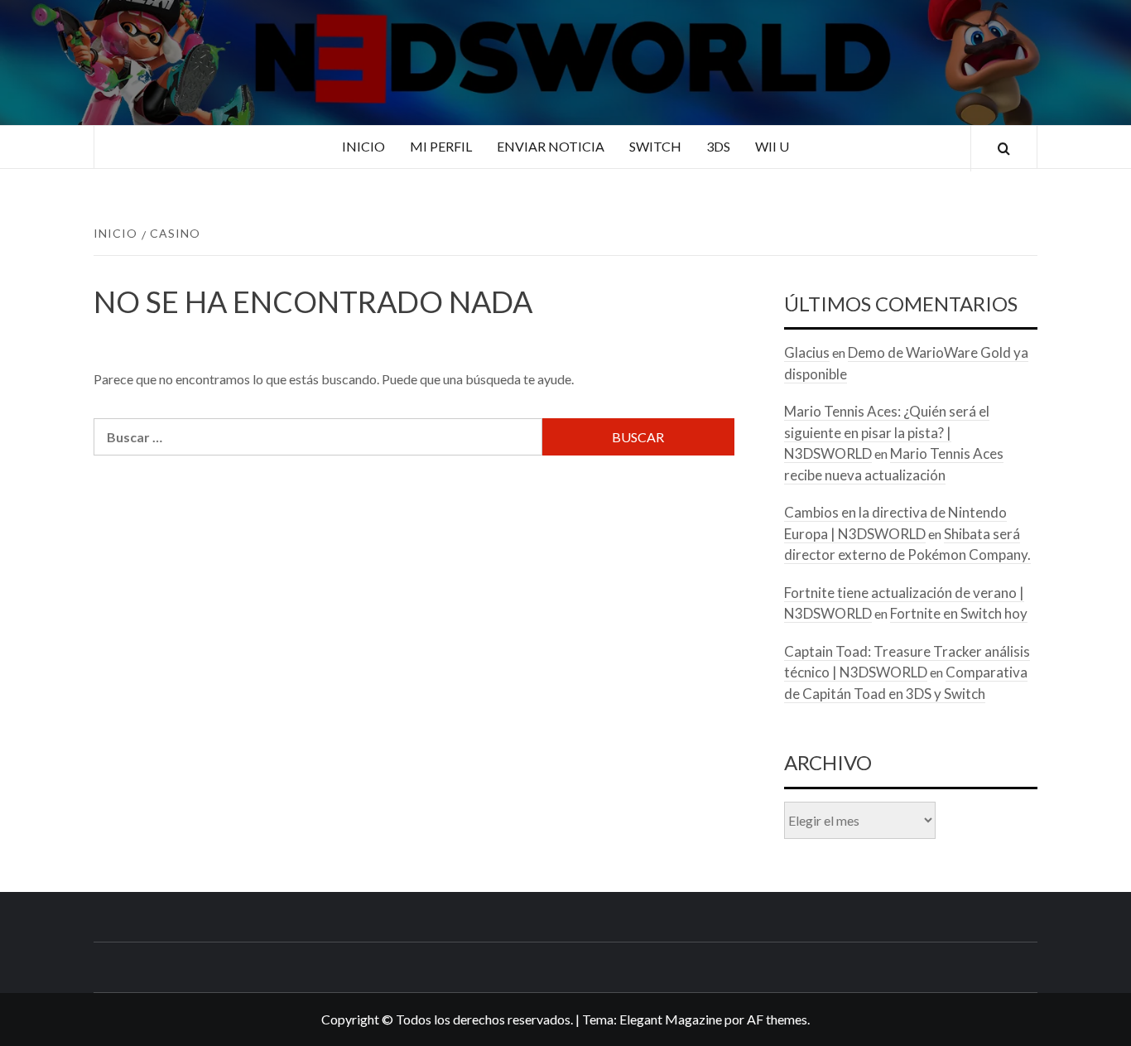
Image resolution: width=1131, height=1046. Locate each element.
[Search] (1004, 149)
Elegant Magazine (670, 1019)
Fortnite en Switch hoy (959, 613)
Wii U (772, 146)
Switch (655, 146)
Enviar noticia (550, 146)
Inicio (363, 146)
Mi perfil (441, 146)
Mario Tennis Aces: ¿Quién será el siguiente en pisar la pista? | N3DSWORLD (886, 432)
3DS (718, 146)
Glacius (807, 352)
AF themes (777, 1019)
